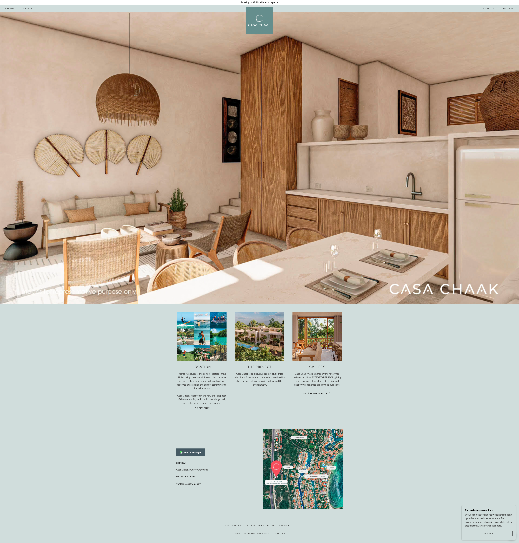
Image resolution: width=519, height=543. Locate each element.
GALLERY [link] (508, 8)
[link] (259, 8)
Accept (488, 533)
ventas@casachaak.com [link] (188, 483)
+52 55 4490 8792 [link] (185, 476)
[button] (201, 407)
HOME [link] (10, 8)
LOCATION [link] (27, 8)
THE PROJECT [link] (489, 8)
